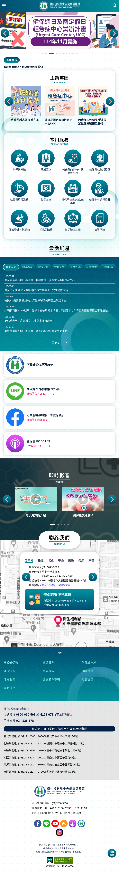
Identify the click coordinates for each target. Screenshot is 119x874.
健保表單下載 (51, 679)
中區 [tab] (61, 560)
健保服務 (48, 662)
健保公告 (43, 267)
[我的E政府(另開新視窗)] (50, 860)
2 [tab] (46, 53)
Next (114, 33)
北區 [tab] (51, 560)
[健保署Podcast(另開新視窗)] (72, 823)
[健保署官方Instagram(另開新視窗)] (59, 832)
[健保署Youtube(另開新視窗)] (55, 823)
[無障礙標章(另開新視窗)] (63, 860)
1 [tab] (42, 53)
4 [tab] (56, 53)
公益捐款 (77, 852)
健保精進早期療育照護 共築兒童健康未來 (28, 319)
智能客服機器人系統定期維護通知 (23, 66)
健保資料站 (89, 662)
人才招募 (75, 267)
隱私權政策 (58, 845)
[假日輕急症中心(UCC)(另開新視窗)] (59, 30)
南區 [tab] (71, 560)
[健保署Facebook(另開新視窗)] (38, 823)
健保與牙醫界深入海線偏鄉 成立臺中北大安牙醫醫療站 (36, 288)
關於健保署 (11, 662)
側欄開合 (4, 5)
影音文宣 (87, 679)
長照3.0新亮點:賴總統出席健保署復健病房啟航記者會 (35, 299)
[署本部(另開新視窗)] (59, 633)
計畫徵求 (91, 267)
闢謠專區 (27, 267)
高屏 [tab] (81, 560)
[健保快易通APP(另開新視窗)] (81, 823)
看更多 (56, 342)
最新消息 (9, 688)
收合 (59, 652)
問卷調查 (112, 853)
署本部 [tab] (29, 560)
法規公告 (59, 267)
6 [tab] (63, 53)
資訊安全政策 (72, 845)
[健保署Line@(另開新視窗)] (46, 823)
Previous (5, 33)
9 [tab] (73, 53)
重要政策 (48, 671)
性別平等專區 (45, 845)
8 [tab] (70, 53)
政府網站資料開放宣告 (53, 848)
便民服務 (9, 679)
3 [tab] (51, 53)
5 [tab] (60, 53)
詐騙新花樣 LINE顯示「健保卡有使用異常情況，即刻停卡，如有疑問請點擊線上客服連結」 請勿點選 (60, 309)
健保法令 (9, 671)
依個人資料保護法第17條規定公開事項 (53, 852)
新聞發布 (11, 267)
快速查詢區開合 (115, 5)
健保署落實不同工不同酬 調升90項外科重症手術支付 (35, 329)
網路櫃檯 (87, 671)
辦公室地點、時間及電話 (56, 585)
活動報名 (108, 267)
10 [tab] (76, 53)
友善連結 (70, 848)
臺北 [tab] (41, 560)
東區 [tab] (91, 560)
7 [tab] (66, 53)
